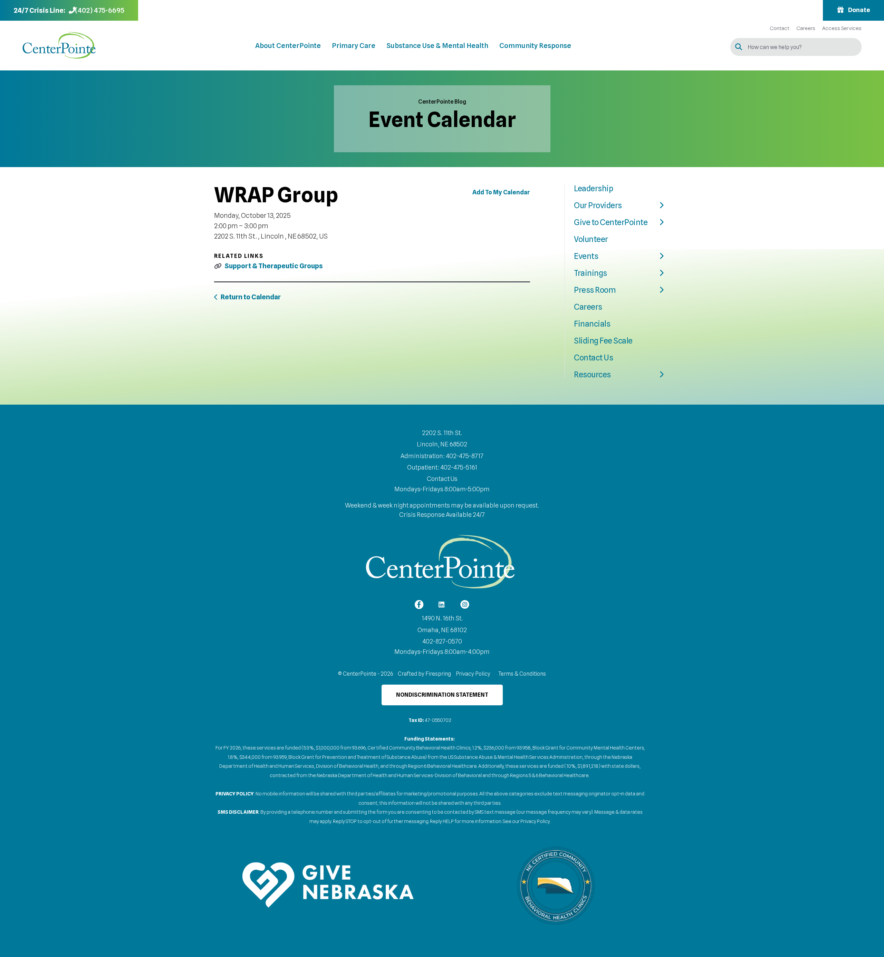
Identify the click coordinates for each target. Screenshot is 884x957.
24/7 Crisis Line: (39, 10)
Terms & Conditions (522, 673)
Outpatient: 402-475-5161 (442, 467)
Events (586, 256)
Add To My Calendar (501, 192)
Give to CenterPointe (610, 222)
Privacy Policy (473, 673)
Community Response (535, 45)
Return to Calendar (251, 297)
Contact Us (593, 357)
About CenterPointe (288, 45)
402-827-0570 (442, 641)
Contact (779, 28)
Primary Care (353, 45)
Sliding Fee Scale (603, 341)
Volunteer (591, 239)
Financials (592, 324)
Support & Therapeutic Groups (273, 266)
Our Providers (598, 205)
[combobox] (796, 47)
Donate (858, 9)
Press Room (595, 290)
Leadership (593, 188)
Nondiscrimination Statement (442, 695)
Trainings (590, 273)
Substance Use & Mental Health (437, 45)
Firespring (438, 673)
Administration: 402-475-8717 (442, 456)
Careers (805, 28)
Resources (592, 374)
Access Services (842, 28)
